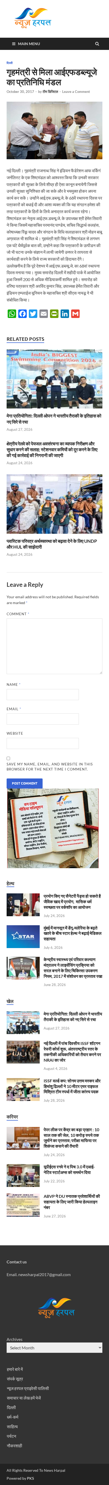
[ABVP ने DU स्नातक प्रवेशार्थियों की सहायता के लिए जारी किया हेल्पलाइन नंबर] (23, 1196)
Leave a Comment (76, 91)
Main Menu (29, 43)
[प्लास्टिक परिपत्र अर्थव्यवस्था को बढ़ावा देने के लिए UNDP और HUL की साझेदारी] (54, 534)
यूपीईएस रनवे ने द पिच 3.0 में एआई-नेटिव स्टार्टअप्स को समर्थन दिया (69, 1169)
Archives (14, 1339)
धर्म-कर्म (12, 1416)
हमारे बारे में (15, 1369)
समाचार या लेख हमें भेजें (24, 1397)
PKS (30, 1478)
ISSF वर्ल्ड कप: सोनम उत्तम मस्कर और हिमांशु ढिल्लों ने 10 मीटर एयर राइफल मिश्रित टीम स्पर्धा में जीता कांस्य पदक (72, 1086)
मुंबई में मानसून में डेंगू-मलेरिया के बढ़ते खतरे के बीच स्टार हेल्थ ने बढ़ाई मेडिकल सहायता (73, 933)
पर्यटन (11, 1436)
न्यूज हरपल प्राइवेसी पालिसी (28, 1388)
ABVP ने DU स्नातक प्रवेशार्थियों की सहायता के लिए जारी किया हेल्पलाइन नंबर (72, 1202)
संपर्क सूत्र (15, 1378)
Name (14, 684)
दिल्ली (9, 63)
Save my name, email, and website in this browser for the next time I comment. (50, 767)
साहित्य (12, 1426)
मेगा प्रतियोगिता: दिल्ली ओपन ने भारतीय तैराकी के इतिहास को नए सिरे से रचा (73, 1016)
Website (15, 733)
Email (14, 709)
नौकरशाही (14, 1445)
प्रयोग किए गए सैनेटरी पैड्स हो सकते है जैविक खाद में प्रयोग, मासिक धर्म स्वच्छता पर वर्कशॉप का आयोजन (72, 901)
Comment (18, 614)
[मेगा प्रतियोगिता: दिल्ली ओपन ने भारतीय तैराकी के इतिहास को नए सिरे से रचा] (54, 409)
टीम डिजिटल (50, 91)
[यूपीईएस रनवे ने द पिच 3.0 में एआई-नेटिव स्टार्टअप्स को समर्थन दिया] (23, 1167)
